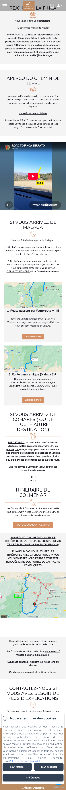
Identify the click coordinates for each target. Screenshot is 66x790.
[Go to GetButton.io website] (59, 787)
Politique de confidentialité (24, 761)
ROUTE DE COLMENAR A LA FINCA (33, 524)
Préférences (33, 777)
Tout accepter (49, 766)
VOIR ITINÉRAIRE (33, 336)
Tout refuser (17, 766)
